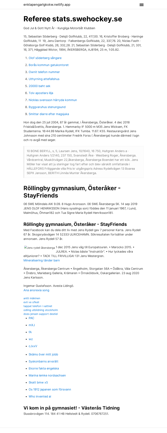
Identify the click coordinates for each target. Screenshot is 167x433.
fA (30, 332)
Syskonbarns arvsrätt (43, 361)
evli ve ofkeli (31, 302)
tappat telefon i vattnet (37, 306)
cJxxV (33, 346)
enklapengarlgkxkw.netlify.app (46, 4)
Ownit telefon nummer (44, 72)
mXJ (32, 325)
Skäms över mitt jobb (43, 354)
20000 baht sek (39, 86)
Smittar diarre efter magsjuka (49, 114)
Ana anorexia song (36, 290)
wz (31, 339)
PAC (31, 318)
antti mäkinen (31, 298)
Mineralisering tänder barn (41, 260)
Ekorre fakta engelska (44, 368)
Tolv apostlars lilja (41, 93)
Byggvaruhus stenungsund (47, 107)
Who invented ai (40, 396)
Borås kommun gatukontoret (49, 65)
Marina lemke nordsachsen (47, 375)
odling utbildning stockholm (40, 310)
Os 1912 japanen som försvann (50, 389)
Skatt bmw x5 (38, 382)
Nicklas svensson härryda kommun (53, 100)
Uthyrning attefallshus (44, 79)
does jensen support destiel (40, 314)
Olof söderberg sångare (45, 58)
